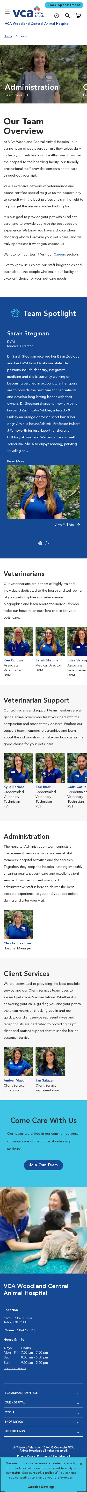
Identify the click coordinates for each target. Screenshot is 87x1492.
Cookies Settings (41, 1487)
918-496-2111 (25, 1330)
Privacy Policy (28, 1456)
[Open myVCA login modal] (57, 16)
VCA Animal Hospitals (21, 1393)
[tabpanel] (43, 431)
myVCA (9, 1412)
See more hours (15, 1368)
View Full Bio (65, 525)
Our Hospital (15, 1403)
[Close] (81, 1464)
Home (8, 36)
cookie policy (46, 1472)
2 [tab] (47, 543)
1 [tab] (40, 543)
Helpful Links (15, 1431)
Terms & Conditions (55, 1456)
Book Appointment (64, 5)
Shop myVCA (14, 1422)
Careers (60, 254)
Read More (15, 461)
